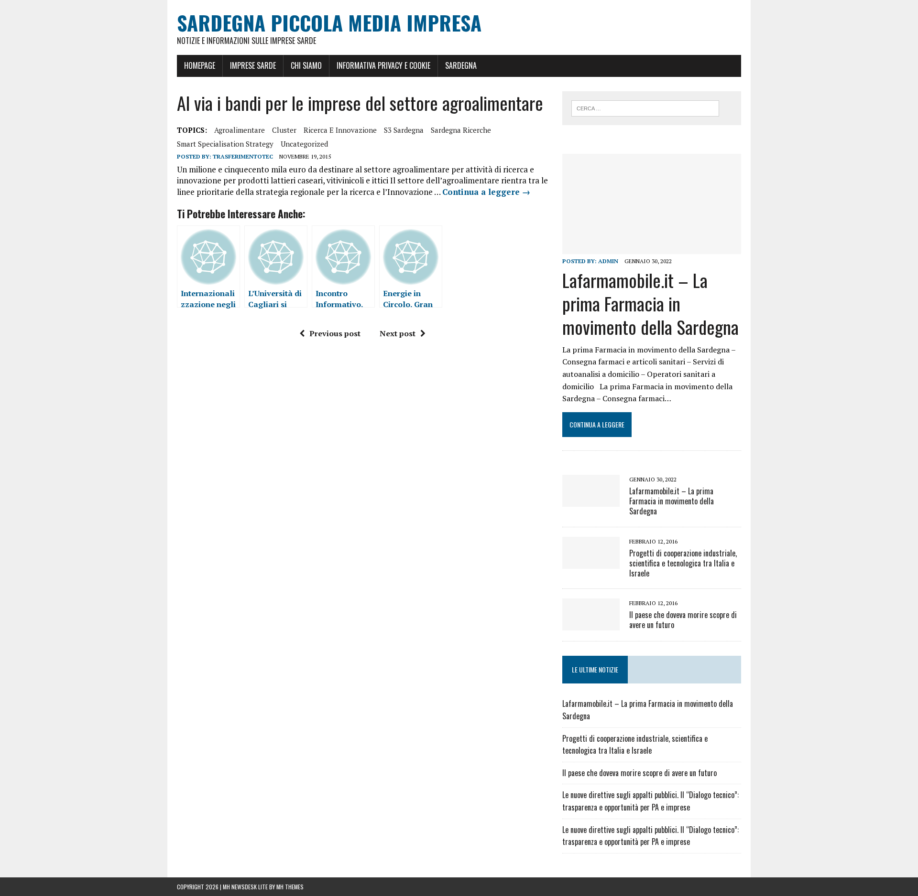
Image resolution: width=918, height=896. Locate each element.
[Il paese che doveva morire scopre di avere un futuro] (591, 624)
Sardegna (461, 65)
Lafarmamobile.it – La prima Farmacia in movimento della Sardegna (650, 304)
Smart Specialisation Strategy (225, 144)
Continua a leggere (486, 191)
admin (608, 261)
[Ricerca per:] (645, 107)
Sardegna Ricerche (461, 130)
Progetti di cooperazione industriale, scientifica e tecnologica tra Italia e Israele (683, 563)
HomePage (199, 65)
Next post (397, 333)
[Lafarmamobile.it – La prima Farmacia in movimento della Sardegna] (651, 248)
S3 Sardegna (404, 130)
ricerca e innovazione (340, 130)
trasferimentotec (243, 156)
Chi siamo (306, 65)
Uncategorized (304, 144)
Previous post (335, 333)
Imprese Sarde (253, 65)
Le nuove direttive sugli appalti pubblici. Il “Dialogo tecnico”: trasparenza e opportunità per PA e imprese (650, 801)
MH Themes (290, 887)
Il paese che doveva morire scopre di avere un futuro (683, 619)
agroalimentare (239, 130)
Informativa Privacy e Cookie (383, 65)
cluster (284, 130)
